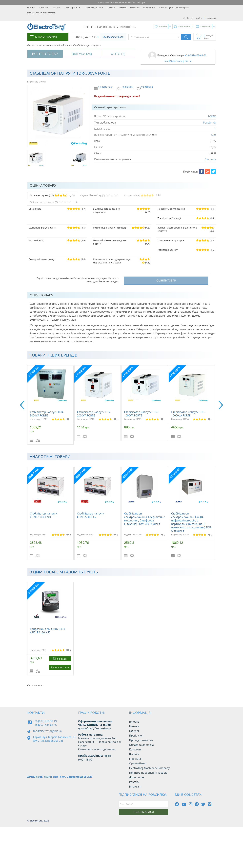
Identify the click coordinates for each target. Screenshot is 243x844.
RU (188, 18)
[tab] (52, 195)
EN (192, 18)
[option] (50, 405)
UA (184, 18)
